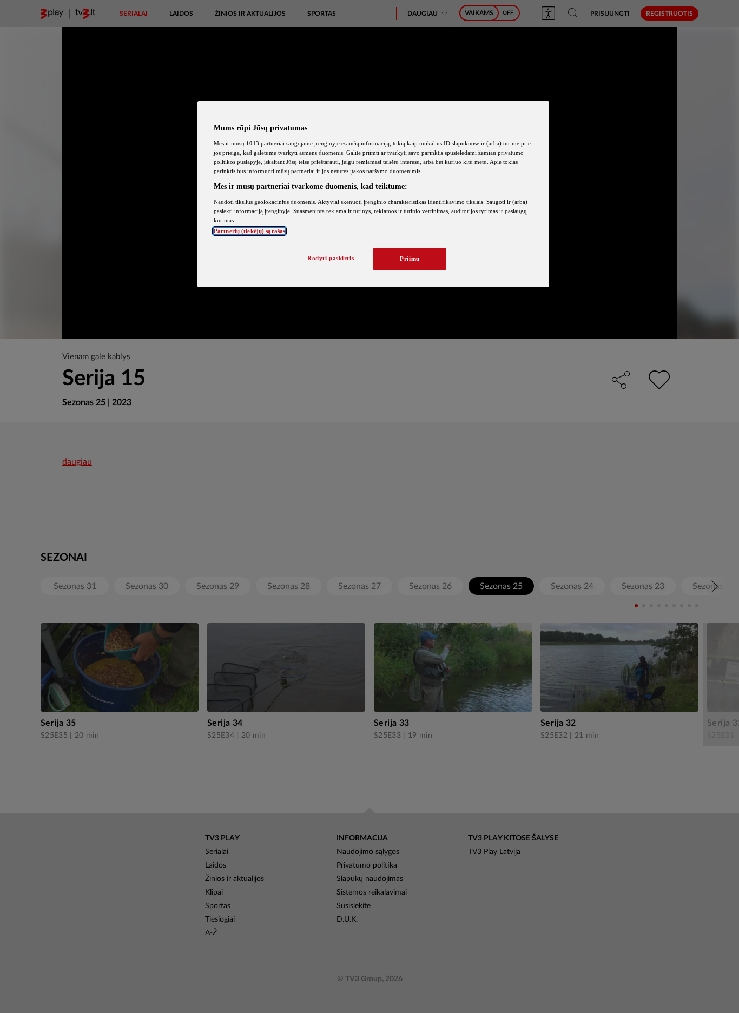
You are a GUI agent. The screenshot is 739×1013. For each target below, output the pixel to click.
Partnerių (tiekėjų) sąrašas (249, 231)
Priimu (409, 258)
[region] (373, 194)
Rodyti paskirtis (330, 258)
